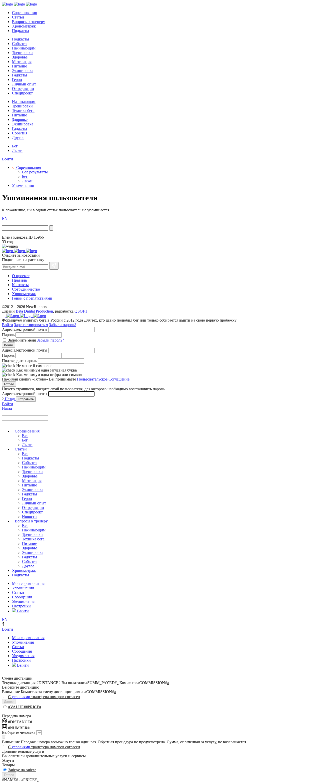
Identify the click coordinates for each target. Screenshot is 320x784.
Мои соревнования (28, 583)
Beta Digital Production (34, 311)
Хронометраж (24, 26)
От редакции (23, 88)
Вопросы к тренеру (28, 21)
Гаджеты (19, 75)
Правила (19, 280)
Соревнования (24, 12)
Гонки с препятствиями (32, 298)
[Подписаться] (53, 266)
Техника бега (23, 110)
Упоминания (23, 185)
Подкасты (20, 30)
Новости (29, 516)
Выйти (22, 611)
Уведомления (23, 601)
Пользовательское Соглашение (103, 379)
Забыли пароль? (62, 325)
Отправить (26, 399)
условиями (21, 697)
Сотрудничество (26, 289)
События (19, 43)
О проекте (21, 276)
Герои (17, 79)
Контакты (20, 285)
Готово (9, 384)
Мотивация (22, 61)
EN (5, 218)
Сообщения (22, 597)
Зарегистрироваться (31, 325)
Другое (18, 137)
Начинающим (24, 48)
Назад (10, 399)
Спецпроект (22, 93)
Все (25, 435)
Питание (19, 66)
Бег (15, 146)
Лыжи (17, 150)
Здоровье (20, 57)
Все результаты (35, 172)
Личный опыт (24, 84)
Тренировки (22, 52)
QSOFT (81, 311)
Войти (7, 159)
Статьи (18, 17)
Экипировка (22, 70)
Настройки (21, 606)
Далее (9, 702)
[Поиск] (51, 228)
